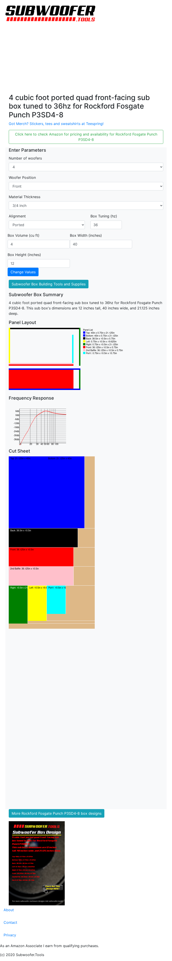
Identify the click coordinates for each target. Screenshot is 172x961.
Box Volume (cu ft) (23, 235)
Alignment (17, 216)
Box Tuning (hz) (103, 216)
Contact (10, 922)
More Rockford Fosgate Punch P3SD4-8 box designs (56, 813)
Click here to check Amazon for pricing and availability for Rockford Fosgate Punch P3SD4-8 (86, 137)
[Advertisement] (86, 59)
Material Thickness (24, 197)
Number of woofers (25, 158)
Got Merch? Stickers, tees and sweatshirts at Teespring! (56, 123)
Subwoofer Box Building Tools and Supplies (49, 284)
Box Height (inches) (24, 254)
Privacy (10, 935)
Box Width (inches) (86, 235)
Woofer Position (22, 177)
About (9, 910)
